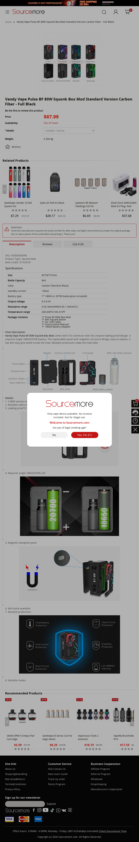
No (54, 435)
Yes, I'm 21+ (84, 435)
